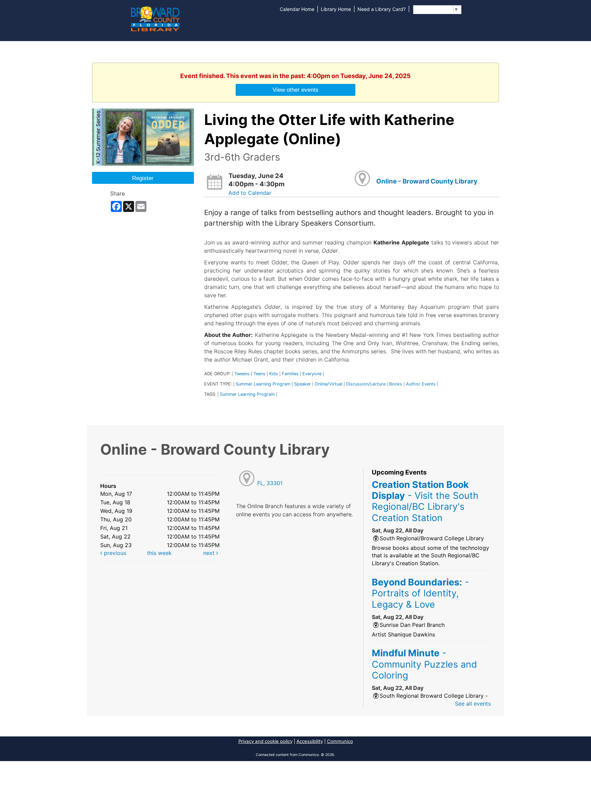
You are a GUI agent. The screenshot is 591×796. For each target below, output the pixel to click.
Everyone (311, 373)
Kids (273, 373)
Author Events (421, 384)
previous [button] (114, 552)
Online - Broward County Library (426, 181)
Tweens (242, 373)
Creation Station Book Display (425, 501)
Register (143, 178)
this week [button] (159, 552)
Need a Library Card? (381, 9)
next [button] (209, 552)
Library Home (336, 9)
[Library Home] (155, 18)
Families (290, 373)
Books (395, 384)
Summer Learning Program (263, 384)
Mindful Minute (424, 664)
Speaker (302, 384)
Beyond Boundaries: (420, 593)
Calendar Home (297, 9)
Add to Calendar (249, 192)
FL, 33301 (270, 483)
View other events (295, 89)
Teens (259, 373)
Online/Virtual (328, 384)
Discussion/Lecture (365, 384)
